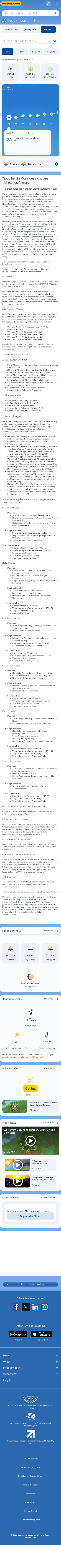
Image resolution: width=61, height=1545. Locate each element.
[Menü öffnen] (56, 3)
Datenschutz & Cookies (30, 1467)
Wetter (6, 1355)
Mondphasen (31, 29)
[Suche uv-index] (54, 41)
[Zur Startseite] (12, 3)
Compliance (30, 1502)
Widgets (7, 1361)
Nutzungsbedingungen (30, 1519)
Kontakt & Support (30, 1484)
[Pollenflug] (48, 3)
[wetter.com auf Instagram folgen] (44, 1307)
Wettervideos (10, 1373)
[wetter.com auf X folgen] (26, 1307)
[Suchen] (54, 13)
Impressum (31, 1493)
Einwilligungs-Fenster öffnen (30, 1476)
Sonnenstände (11, 29)
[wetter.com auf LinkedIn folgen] (35, 1307)
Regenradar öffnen (30, 1216)
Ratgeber (8, 1380)
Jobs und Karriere (30, 1458)
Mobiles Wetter (11, 1367)
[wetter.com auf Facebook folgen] (16, 1307)
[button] (30, 1355)
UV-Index (48, 29)
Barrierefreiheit (30, 1511)
